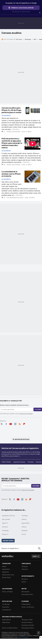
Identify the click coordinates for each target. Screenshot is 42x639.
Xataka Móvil (6, 569)
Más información (23, 637)
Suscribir (38, 409)
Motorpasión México (28, 628)
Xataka (4, 566)
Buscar (39, 548)
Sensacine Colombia (28, 625)
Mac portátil (6, 519)
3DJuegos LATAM (27, 619)
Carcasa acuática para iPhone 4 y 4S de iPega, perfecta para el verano (11, 110)
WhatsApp (5, 530)
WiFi (35, 39)
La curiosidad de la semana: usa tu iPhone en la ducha (11, 174)
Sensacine (25, 579)
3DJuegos (25, 566)
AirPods (24, 519)
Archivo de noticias (22, 439)
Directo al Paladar (7, 591)
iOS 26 (24, 534)
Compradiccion (6, 609)
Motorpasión (25, 591)
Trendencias (6, 604)
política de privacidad (26, 413)
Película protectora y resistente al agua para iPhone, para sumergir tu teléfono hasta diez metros (12, 143)
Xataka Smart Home (8, 574)
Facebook (6, 423)
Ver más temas (8, 540)
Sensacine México (27, 622)
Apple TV (5, 523)
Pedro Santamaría (13, 131)
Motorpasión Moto (27, 594)
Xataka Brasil (6, 622)
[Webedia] (8, 557)
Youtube (10, 423)
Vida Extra (25, 569)
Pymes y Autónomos (28, 607)
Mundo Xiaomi (6, 577)
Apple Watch (26, 523)
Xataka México (6, 619)
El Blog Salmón (26, 604)
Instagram (15, 423)
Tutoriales (31, 462)
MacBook (25, 530)
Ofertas (24, 527)
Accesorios (6, 115)
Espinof (24, 582)
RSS (19, 423)
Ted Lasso (19, 39)
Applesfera (5, 572)
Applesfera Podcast (19, 462)
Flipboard (24, 423)
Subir (35, 556)
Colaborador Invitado (15, 197)
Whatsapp (28, 39)
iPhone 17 (5, 534)
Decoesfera (5, 607)
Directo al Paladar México (9, 628)
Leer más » (16, 129)
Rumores (38, 462)
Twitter (1, 423)
